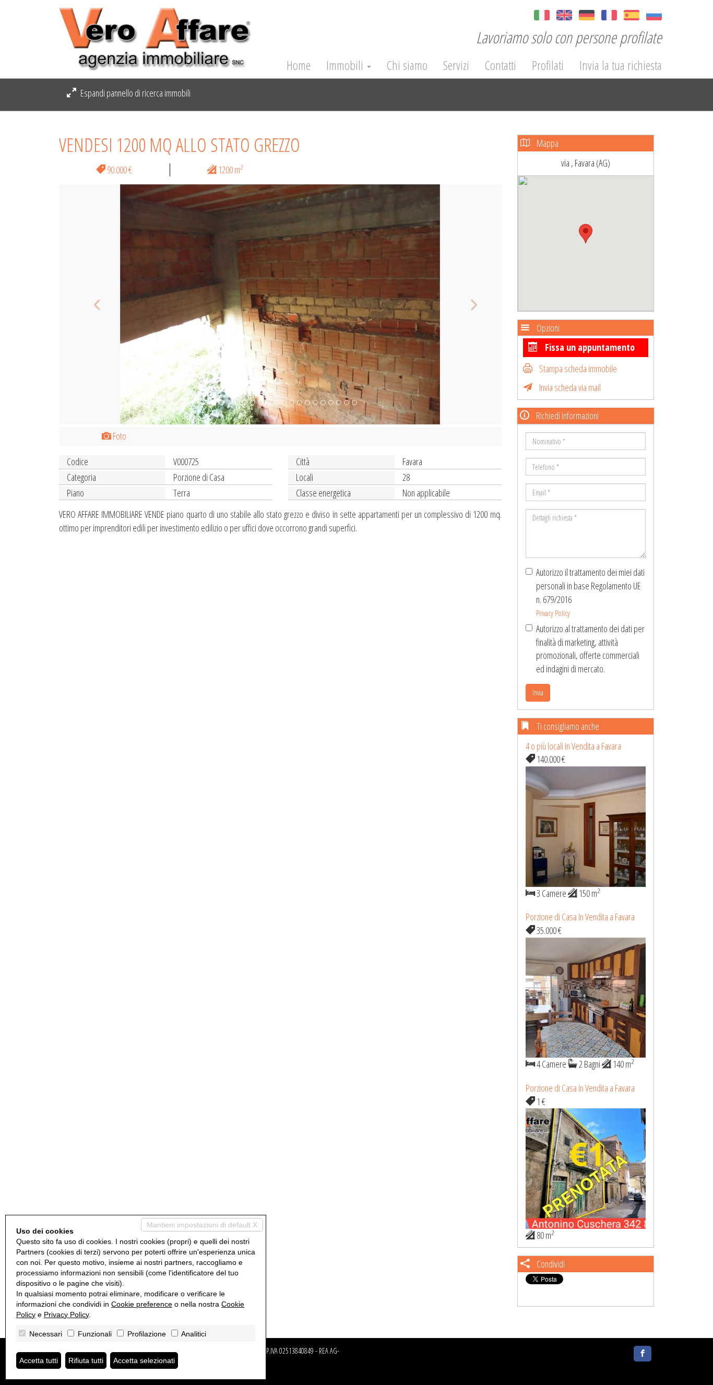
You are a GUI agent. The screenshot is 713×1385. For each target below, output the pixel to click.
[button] (92, 304)
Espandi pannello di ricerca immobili (135, 93)
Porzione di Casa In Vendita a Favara (580, 916)
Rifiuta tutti (85, 1360)
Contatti (500, 65)
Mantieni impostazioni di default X (202, 1225)
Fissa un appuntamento (589, 347)
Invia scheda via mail (569, 387)
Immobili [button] (346, 65)
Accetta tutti (38, 1360)
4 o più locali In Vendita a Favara (573, 746)
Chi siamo (407, 65)
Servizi (456, 65)
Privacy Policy (553, 613)
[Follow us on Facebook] (642, 1354)
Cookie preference (141, 1304)
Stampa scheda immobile (577, 368)
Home (299, 65)
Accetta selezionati (144, 1360)
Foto (118, 436)
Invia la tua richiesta (620, 65)
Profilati (548, 65)
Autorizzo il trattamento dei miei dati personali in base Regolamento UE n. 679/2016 (590, 592)
